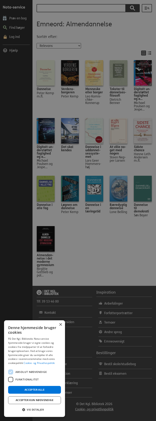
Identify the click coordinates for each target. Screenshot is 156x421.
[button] (34, 410)
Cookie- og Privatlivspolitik (39, 363)
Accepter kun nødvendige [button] (34, 400)
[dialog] (34, 368)
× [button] (60, 324)
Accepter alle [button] (34, 389)
